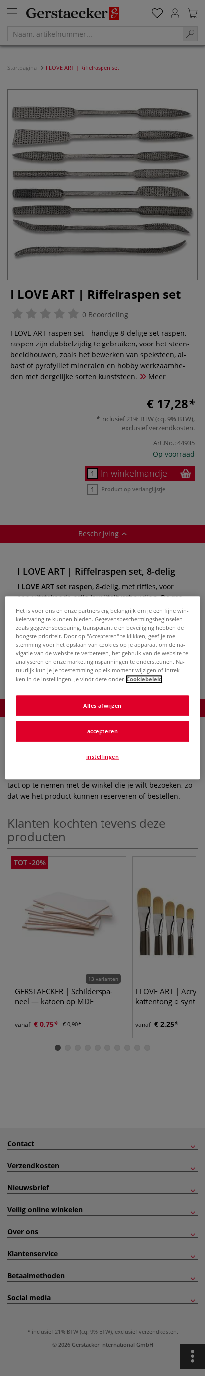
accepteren (102, 731)
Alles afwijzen (102, 705)
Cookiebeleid (144, 679)
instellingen (102, 757)
